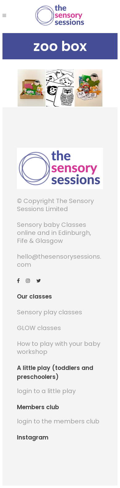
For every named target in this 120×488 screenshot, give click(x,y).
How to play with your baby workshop (58, 347)
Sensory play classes (49, 312)
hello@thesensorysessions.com (59, 260)
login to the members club (58, 421)
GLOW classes (39, 328)
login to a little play (46, 391)
